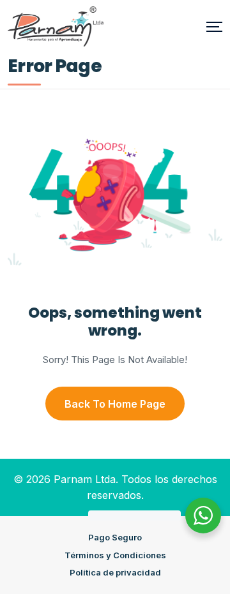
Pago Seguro (115, 537)
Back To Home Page (115, 403)
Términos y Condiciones (115, 555)
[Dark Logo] (55, 26)
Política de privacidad (115, 572)
